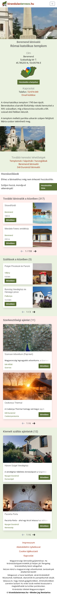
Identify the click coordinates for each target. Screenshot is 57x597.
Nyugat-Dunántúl (12, 476)
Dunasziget (9, 479)
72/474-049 (32, 91)
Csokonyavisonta (12, 416)
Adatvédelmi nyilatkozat (29, 547)
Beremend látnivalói (29, 164)
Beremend (9, 212)
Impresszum (28, 542)
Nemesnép (9, 528)
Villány (7, 273)
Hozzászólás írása (46, 186)
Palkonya (8, 296)
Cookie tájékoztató (28, 551)
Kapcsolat (28, 555)
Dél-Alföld (8, 364)
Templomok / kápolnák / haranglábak (28, 160)
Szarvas (8, 368)
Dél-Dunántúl (10, 413)
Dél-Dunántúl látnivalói (28, 167)
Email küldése (28, 95)
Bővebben (10, 220)
